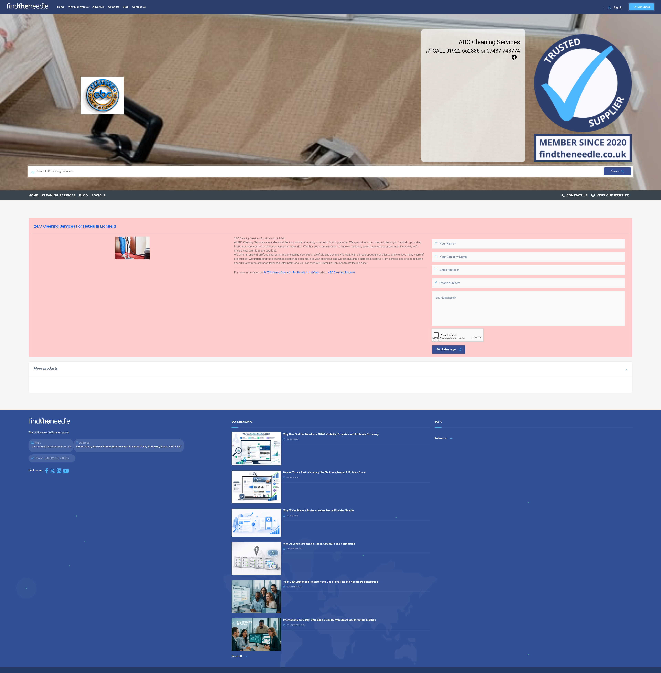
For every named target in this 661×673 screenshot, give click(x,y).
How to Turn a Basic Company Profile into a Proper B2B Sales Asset (324, 472)
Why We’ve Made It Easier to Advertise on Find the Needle (318, 510)
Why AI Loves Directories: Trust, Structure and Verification (319, 543)
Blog (125, 6)
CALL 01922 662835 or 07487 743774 (475, 51)
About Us (113, 6)
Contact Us (139, 6)
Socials (98, 195)
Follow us (441, 438)
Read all (237, 656)
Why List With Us (78, 6)
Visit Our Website (612, 195)
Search (615, 171)
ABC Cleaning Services (489, 42)
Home (60, 6)
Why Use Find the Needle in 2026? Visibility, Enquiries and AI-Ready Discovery (331, 434)
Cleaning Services (59, 195)
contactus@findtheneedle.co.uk (51, 446)
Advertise (98, 6)
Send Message (446, 349)
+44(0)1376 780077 (57, 458)
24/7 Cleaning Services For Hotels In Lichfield (292, 272)
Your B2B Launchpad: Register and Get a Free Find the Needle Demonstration (330, 581)
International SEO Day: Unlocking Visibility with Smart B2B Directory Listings (329, 620)
